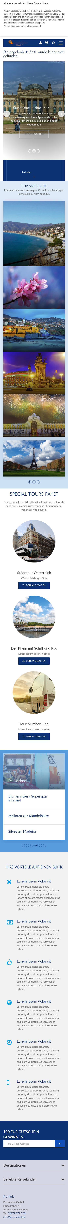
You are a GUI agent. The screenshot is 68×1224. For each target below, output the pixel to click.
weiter (41, 134)
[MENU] (61, 43)
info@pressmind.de (14, 1217)
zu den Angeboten (34, 585)
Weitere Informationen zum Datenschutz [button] (22, 26)
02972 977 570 (16, 1213)
